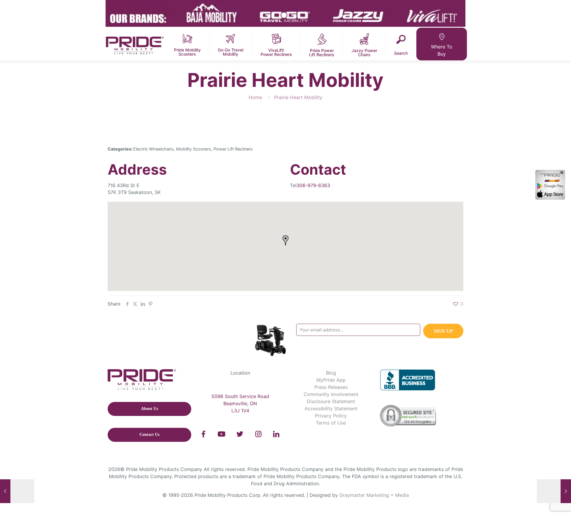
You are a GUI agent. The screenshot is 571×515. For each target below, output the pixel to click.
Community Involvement (331, 394)
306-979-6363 (313, 185)
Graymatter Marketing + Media (374, 495)
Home (255, 97)
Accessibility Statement (331, 408)
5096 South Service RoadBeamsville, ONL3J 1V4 (240, 403)
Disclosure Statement (331, 401)
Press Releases (331, 387)
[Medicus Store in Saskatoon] (554, 491)
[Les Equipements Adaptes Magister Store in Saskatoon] (17, 491)
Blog (331, 373)
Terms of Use (331, 423)
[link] (203, 434)
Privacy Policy (331, 416)
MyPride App (331, 380)
